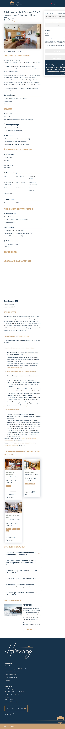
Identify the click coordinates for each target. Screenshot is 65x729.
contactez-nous (15, 708)
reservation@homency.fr (15, 367)
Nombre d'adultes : (50, 22)
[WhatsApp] (13, 714)
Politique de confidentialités (13, 695)
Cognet (14, 21)
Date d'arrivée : (49, 13)
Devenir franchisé (10, 674)
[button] (58, 4)
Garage (28, 483)
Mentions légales (10, 689)
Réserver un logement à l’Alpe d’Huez (16, 669)
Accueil (7, 666)
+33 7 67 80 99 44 (10, 699)
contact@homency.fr (11, 702)
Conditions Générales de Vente (15, 692)
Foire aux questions (11, 677)
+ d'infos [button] (29, 629)
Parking (8, 486)
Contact (7, 680)
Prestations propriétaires (12, 671)
